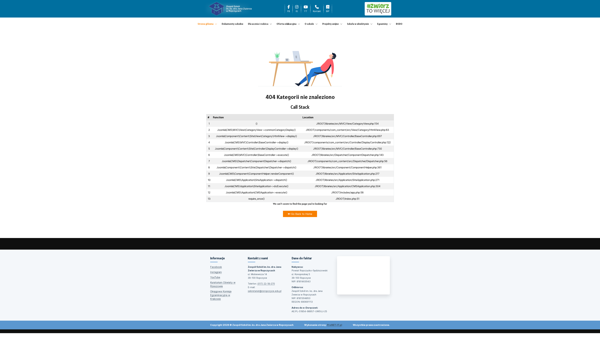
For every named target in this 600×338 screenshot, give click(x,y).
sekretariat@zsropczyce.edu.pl (264, 290)
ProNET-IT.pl (334, 324)
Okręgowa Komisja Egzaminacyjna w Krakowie (220, 295)
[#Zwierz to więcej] (378, 8)
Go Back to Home (301, 213)
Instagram (216, 272)
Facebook (216, 267)
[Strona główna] (230, 8)
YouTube (215, 277)
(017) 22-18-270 (266, 283)
